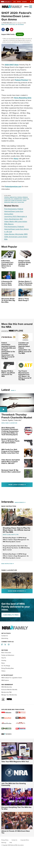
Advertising (4, 638)
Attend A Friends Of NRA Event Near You (15, 832)
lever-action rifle (16, 200)
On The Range (19, 24)
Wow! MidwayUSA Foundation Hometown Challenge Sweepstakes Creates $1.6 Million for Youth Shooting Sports (10, 431)
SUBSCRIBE (11, 615)
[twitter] (7, 28)
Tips (17, 534)
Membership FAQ (6, 692)
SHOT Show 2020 (10, 24)
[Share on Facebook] (3, 28)
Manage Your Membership (9, 695)
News (3, 24)
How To (13, 534)
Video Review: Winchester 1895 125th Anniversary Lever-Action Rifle (16, 236)
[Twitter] (33, 2)
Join (14, 1)
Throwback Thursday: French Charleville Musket (16, 416)
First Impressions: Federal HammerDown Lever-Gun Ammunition (13, 211)
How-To (3, 658)
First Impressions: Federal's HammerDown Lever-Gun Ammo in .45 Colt (16, 229)
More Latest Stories (20, 485)
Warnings (3, 842)
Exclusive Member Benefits (9, 689)
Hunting (3, 660)
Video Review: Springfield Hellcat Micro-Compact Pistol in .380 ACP (10, 461)
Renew (19, 1)
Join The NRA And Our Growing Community (13, 784)
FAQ (11, 842)
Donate (24, 1)
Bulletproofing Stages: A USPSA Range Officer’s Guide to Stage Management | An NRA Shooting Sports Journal (16, 556)
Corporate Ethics (24, 840)
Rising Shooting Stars (7, 668)
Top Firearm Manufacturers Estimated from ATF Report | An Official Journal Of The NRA (24, 375)
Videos (3, 671)
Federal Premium (22, 197)
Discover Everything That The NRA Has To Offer (16, 808)
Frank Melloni (8, 199)
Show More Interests (20, 591)
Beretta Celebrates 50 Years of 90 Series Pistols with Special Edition (10, 441)
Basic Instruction (8, 506)
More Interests (19, 502)
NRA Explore (5, 680)
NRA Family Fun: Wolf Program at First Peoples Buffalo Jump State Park (10, 451)
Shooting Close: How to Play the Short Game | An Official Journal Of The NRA (16, 530)
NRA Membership (6, 687)
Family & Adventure (11, 423)
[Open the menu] (30, 6)
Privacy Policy (4, 840)
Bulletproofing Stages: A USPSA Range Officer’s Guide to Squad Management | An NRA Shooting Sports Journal (16, 540)
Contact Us (4, 636)
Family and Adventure (7, 655)
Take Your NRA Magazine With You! (15, 761)
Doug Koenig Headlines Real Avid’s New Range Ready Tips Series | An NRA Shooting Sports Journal (16, 548)
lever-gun (26, 199)
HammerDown (18, 199)
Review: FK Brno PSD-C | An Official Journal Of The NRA (8, 373)
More (12, 390)
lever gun (7, 200)
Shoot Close (6, 534)
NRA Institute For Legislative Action (11, 678)
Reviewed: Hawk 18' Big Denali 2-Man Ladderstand (10, 471)
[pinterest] (11, 28)
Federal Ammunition (10, 197)
